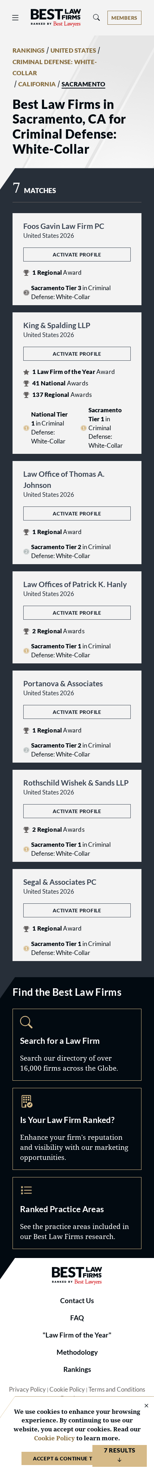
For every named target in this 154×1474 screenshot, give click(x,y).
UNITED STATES (73, 50)
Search (77, 1044)
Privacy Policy (27, 1389)
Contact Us (77, 1301)
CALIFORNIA (37, 84)
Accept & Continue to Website (77, 1458)
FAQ (77, 1318)
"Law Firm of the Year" (77, 1335)
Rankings (77, 1369)
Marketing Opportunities (77, 1129)
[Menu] (15, 18)
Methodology (77, 1352)
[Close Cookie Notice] (142, 1406)
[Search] (96, 18)
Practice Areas (77, 1213)
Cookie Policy (67, 1389)
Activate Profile (77, 254)
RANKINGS (29, 50)
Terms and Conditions (116, 1389)
